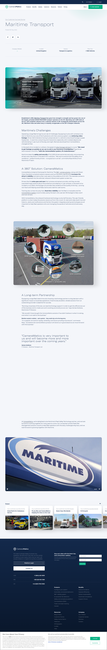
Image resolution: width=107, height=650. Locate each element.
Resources (53, 6)
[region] (53, 641)
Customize (95, 643)
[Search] (82, 2)
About (85, 6)
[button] (101, 503)
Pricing (65, 6)
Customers (46, 6)
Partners (60, 6)
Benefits (34, 6)
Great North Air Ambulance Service (14, 508)
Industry (40, 6)
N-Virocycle (82, 507)
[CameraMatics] (13, 7)
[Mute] (99, 489)
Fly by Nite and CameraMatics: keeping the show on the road (40, 508)
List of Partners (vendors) (55, 642)
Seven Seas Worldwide (61, 507)
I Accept (95, 638)
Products (28, 6)
